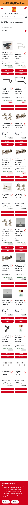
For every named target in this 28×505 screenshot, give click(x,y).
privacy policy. (5, 493)
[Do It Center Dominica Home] (14, 9)
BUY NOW (7, 73)
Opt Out (15, 502)
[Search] (23, 17)
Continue (5, 502)
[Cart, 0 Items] (25, 8)
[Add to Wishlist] (11, 53)
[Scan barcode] (26, 17)
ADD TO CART (7, 70)
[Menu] (2, 8)
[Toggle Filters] (26, 31)
